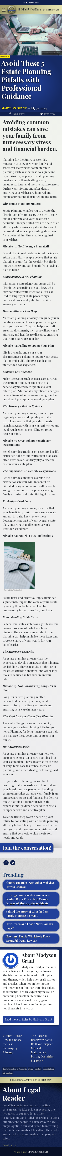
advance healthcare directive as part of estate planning (15, 1069)
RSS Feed (25, 2)
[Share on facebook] (6, 863)
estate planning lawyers (8, 1073)
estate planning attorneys (48, 1069)
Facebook (31, 2)
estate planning (38, 1069)
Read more (9, 1145)
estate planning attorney (22, 508)
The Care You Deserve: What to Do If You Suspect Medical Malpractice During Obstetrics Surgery (42, 1048)
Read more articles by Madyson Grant (28, 1019)
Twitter (37, 2)
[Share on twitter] (12, 863)
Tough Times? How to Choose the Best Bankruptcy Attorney (12, 1044)
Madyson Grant (14, 108)
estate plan (30, 1069)
